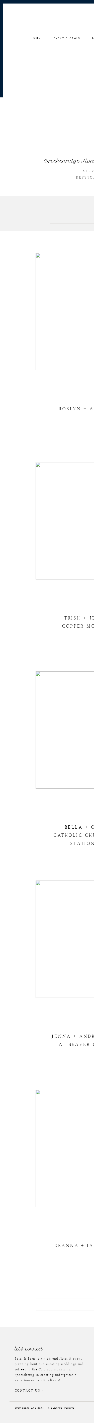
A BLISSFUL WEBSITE (61, 1408)
